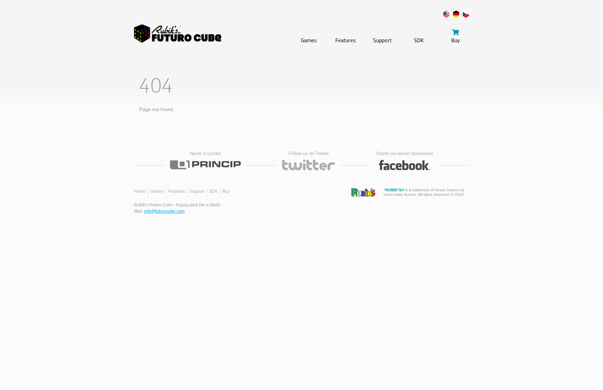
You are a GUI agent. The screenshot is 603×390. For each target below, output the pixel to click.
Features (176, 191)
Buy (226, 191)
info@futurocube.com (164, 211)
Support (196, 191)
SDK (213, 191)
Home (140, 191)
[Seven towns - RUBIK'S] (363, 192)
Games (157, 191)
